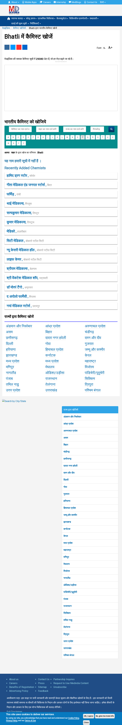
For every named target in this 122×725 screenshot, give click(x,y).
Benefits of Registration (21, 687)
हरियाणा (67, 500)
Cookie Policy (73, 718)
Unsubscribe (60, 687)
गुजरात (66, 493)
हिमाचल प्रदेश (70, 507)
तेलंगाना (67, 627)
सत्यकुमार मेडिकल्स (19, 213)
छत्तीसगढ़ (67, 458)
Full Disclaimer (14, 711)
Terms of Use (30, 720)
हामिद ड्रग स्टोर (17, 175)
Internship (61, 2)
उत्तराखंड (67, 648)
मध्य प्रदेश (68, 543)
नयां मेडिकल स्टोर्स (19, 306)
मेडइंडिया (6, 28)
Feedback (43, 691)
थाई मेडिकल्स (15, 203)
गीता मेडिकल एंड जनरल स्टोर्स (26, 185)
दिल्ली (66, 479)
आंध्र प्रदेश (68, 423)
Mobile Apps (31, 2)
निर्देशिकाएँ (34, 23)
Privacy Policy (11, 720)
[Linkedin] (24, 47)
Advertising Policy (18, 691)
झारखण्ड (67, 521)
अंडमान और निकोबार (72, 416)
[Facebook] (7, 47)
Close (86, 722)
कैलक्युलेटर (62, 18)
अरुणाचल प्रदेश (70, 430)
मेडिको (11, 231)
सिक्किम (67, 613)
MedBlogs (76, 2)
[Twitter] (12, 47)
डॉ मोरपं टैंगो (15, 287)
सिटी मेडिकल (15, 241)
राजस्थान (68, 606)
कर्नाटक (67, 529)
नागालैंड (67, 578)
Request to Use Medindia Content (71, 683)
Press (41, 683)
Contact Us (92, 2)
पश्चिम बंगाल (69, 655)
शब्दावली (93, 18)
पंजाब (66, 599)
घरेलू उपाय (30, 18)
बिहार (66, 444)
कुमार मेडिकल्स (16, 222)
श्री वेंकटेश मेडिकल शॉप (22, 278)
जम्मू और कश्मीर (70, 514)
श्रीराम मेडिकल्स (17, 269)
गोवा (65, 486)
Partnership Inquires (64, 679)
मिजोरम (67, 571)
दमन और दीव (69, 472)
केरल (66, 536)
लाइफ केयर (14, 259)
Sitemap (42, 687)
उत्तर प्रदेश (68, 641)
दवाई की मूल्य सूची (19, 23)
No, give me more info (105, 716)
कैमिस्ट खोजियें (19, 28)
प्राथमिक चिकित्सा (46, 18)
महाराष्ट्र (67, 550)
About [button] (14, 2)
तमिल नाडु (68, 620)
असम (66, 437)
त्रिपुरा (66, 634)
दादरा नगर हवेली (71, 465)
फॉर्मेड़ (11, 194)
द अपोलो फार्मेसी (17, 296)
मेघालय (67, 564)
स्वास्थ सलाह (17, 18)
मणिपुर (66, 557)
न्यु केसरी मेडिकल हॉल (21, 250)
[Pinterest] (18, 47)
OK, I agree (88, 716)
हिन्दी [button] (102, 2)
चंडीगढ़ (67, 451)
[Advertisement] (59, 87)
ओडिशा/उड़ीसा (70, 585)
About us (13, 679)
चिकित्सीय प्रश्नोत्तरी (78, 18)
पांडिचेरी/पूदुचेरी (70, 592)
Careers (47, 2)
